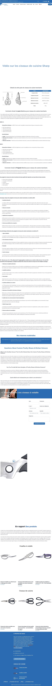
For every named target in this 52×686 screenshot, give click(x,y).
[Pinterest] (46, 1)
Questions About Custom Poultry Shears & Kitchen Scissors (26, 348)
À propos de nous (19, 633)
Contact (36, 4)
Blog (33, 4)
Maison (14, 4)
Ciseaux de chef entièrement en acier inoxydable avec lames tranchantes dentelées (25, 583)
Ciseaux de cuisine (23, 4)
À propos (17, 4)
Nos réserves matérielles (26, 336)
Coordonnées (18, 648)
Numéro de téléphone (44, 406)
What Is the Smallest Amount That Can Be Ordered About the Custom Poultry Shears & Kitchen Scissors (25, 352)
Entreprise (42, 401)
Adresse (30, 411)
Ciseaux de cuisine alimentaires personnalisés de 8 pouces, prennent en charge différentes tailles (42, 628)
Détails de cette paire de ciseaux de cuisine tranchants (26, 87)
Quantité (41, 411)
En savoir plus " (3, 584)
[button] (38, 2)
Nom (30, 401)
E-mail (30, 406)
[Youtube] (48, 1)
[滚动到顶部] (48, 684)
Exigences (31, 415)
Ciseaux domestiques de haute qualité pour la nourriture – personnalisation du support (26, 628)
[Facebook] (43, 1)
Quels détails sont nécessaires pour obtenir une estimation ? (26, 377)
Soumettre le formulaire (39, 423)
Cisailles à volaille (29, 4)
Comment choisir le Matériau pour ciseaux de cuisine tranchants (26, 111)
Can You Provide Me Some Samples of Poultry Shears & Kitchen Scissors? (26, 367)
